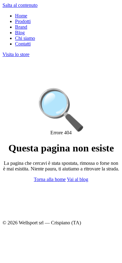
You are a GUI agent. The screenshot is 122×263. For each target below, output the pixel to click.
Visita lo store (16, 54)
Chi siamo (25, 38)
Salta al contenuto (20, 5)
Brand (21, 27)
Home (21, 15)
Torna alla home (50, 179)
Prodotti (23, 21)
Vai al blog (77, 179)
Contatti (23, 43)
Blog (20, 32)
